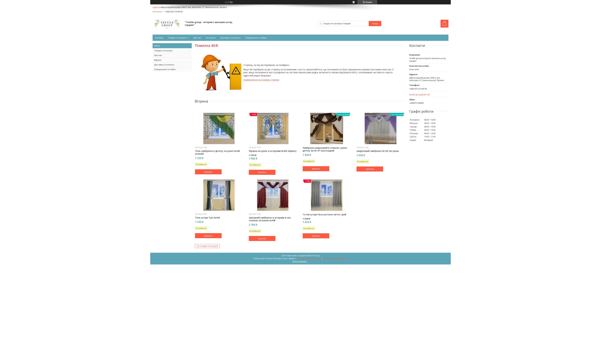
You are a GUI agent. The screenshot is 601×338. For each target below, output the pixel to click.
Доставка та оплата (230, 37)
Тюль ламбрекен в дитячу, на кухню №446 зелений (217, 152)
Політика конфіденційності (335, 258)
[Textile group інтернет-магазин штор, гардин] (167, 24)
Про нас (197, 37)
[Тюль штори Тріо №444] (219, 195)
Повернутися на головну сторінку (261, 79)
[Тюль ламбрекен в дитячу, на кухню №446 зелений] (219, 128)
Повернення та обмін (256, 37)
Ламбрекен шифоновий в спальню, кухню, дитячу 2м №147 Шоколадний (325, 149)
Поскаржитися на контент (309, 258)
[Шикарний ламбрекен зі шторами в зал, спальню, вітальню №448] (273, 195)
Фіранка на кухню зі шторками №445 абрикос (273, 151)
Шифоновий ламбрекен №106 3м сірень (378, 151)
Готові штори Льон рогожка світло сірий (324, 214)
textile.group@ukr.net (419, 94)
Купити (208, 171)
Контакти (211, 37)
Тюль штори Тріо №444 (207, 217)
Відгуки (157, 60)
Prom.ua (316, 255)
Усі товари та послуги (207, 246)
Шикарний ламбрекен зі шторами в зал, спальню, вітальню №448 (270, 219)
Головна (159, 37)
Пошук (375, 23)
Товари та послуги (177, 37)
